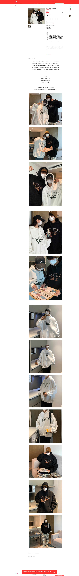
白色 (49, 15)
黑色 (47, 15)
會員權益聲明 (44, 575)
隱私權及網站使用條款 (34, 574)
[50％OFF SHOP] (16, 2)
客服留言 (44, 574)
